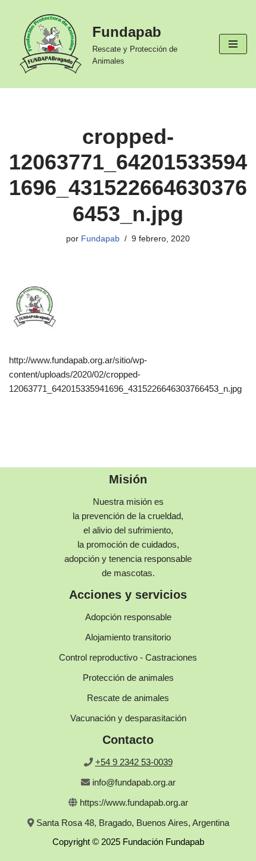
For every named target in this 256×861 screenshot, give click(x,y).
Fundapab (100, 238)
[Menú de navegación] (233, 44)
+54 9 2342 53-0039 (134, 762)
